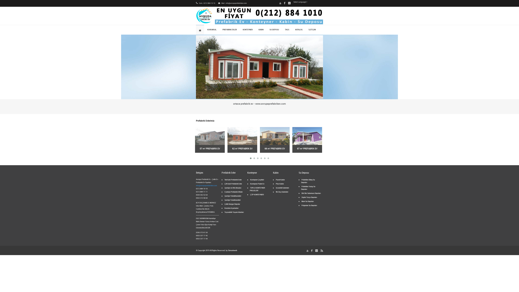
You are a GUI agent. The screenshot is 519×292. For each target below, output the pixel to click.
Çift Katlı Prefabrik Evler (233, 184)
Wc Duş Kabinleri (281, 192)
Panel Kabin (280, 180)
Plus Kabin (279, 184)
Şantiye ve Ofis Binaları (232, 188)
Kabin (261, 30)
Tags (287, 30)
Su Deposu (274, 30)
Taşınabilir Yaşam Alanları (234, 212)
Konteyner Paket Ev (257, 184)
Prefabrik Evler (229, 30)
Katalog (299, 30)
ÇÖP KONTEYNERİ (257, 195)
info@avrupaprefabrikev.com (206, 186)
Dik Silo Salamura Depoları (311, 193)
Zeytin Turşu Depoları (309, 197)
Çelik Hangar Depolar (232, 204)
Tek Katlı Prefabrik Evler (233, 180)
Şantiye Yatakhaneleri (232, 200)
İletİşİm (312, 30)
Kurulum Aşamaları (231, 208)
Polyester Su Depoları (309, 205)
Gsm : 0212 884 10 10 (207, 3)
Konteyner (248, 30)
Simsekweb (232, 250)
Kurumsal (212, 30)
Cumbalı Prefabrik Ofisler (233, 192)
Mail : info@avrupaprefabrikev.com (234, 3)
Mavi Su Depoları (307, 201)
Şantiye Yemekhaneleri (232, 196)
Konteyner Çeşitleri (257, 180)
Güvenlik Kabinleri (282, 188)
